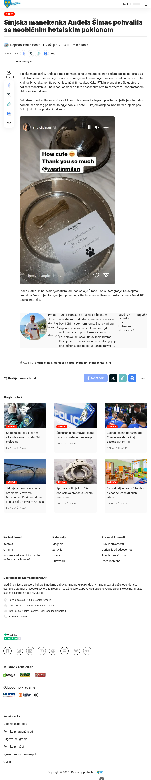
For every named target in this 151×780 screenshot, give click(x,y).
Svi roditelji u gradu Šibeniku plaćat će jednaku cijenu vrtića (125, 493)
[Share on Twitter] (31, 53)
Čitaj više (140, 315)
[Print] (45, 53)
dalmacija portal (64, 362)
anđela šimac (43, 362)
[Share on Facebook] (23, 53)
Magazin (81, 362)
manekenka (96, 362)
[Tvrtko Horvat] (34, 326)
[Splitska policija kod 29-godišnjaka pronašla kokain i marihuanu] (75, 471)
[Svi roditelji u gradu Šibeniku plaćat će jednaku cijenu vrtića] (126, 471)
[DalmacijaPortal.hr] (12, 4)
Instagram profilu (101, 100)
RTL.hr (101, 82)
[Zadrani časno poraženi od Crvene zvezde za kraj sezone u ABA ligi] (126, 415)
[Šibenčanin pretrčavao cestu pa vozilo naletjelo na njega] (75, 415)
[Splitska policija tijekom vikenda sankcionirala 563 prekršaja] (25, 415)
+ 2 (132, 330)
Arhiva (9, 13)
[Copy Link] (38, 53)
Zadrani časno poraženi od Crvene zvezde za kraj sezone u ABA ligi (124, 437)
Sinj (108, 362)
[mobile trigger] (143, 4)
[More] (52, 53)
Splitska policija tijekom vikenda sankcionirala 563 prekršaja (23, 437)
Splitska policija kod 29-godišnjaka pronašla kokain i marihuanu (75, 493)
